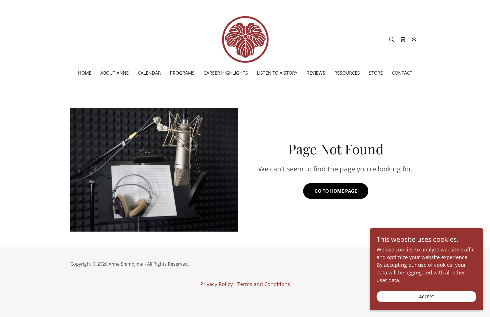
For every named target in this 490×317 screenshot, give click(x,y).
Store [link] (376, 73)
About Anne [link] (114, 73)
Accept (426, 296)
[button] (414, 39)
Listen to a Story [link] (277, 73)
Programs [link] (182, 73)
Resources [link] (347, 73)
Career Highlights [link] (226, 73)
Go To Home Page (335, 191)
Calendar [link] (149, 73)
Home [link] (84, 73)
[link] (245, 38)
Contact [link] (402, 73)
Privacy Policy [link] (216, 284)
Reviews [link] (316, 73)
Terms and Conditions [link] (263, 284)
